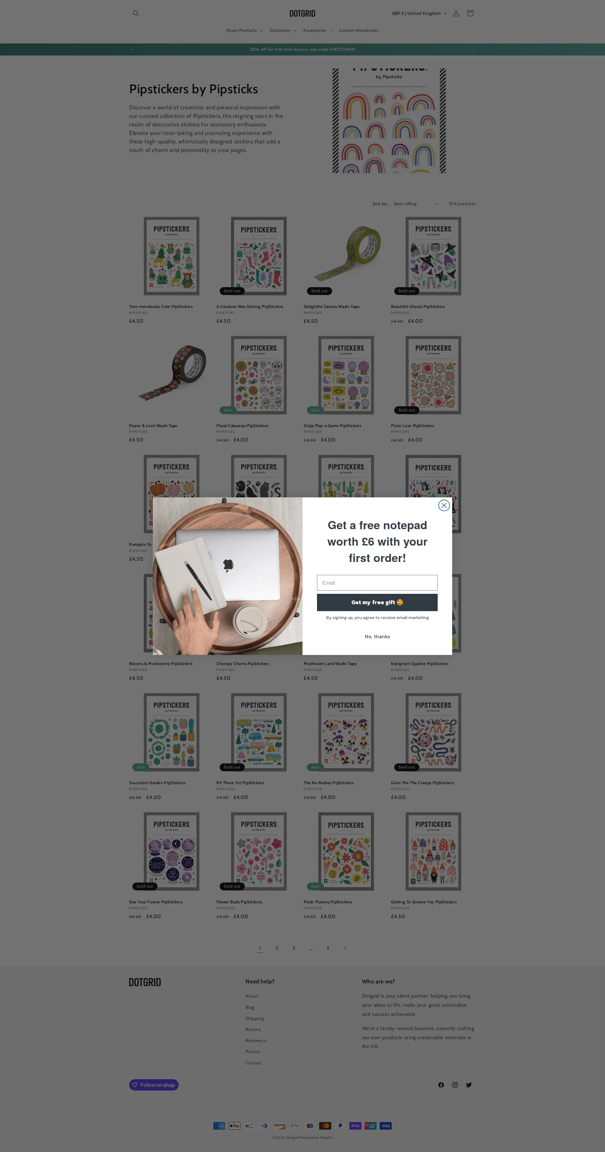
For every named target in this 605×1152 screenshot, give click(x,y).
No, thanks (377, 636)
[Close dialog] (444, 505)
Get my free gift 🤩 (377, 602)
